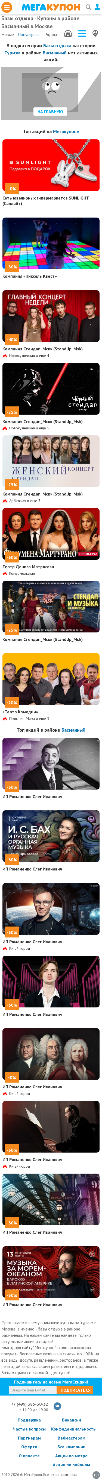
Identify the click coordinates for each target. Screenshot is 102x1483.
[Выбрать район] (82, 33)
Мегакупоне (66, 131)
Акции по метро (71, 1455)
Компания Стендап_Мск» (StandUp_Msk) (42, 348)
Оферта (29, 1446)
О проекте (29, 1455)
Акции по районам (71, 1464)
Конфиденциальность (71, 1429)
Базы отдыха (57, 45)
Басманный (55, 52)
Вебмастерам (71, 1438)
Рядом (50, 34)
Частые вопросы (29, 1429)
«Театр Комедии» (20, 711)
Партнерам (29, 1438)
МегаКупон (51, 7)
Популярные (29, 34)
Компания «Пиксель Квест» (29, 276)
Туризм (12, 52)
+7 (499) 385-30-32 (29, 1404)
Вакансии (71, 1420)
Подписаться (76, 1390)
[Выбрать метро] (68, 33)
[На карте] (95, 33)
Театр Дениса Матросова (28, 566)
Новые (7, 34)
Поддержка (29, 1420)
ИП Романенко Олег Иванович (32, 796)
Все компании (71, 1446)
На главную (50, 111)
